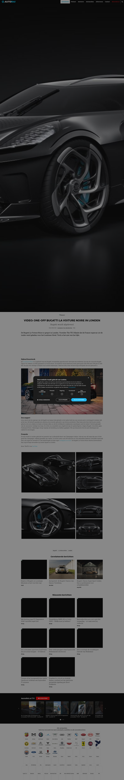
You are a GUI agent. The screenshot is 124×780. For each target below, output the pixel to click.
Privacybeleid (72, 387)
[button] (43, 400)
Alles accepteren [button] (79, 399)
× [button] (88, 377)
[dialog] (62, 390)
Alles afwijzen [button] (63, 399)
